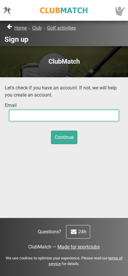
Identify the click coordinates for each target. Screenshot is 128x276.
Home (20, 28)
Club (37, 28)
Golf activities (61, 28)
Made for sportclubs (78, 247)
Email (11, 105)
